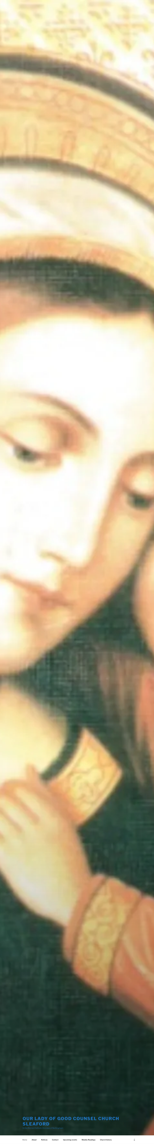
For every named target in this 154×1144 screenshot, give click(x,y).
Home (24, 1140)
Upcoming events (70, 1140)
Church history (106, 1140)
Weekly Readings (88, 1140)
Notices (44, 1140)
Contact (55, 1140)
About (34, 1140)
